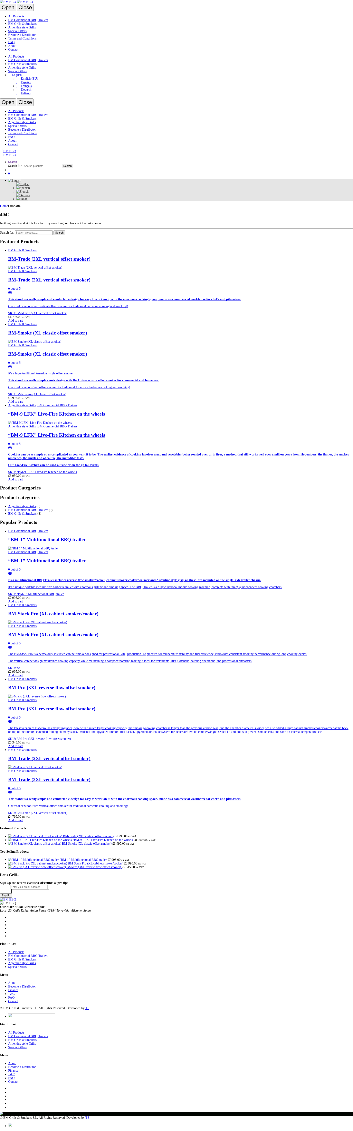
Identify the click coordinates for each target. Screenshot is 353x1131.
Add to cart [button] (15, 320)
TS (87, 1008)
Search (12, 162)
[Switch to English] (22, 184)
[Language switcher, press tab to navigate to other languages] (14, 180)
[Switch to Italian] (22, 199)
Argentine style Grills (22, 27)
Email (5, 886)
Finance (13, 990)
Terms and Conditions (22, 38)
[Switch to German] (23, 195)
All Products (16, 16)
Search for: (15, 165)
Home (4, 206)
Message (5, 891)
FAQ (11, 42)
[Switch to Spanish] (23, 188)
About (12, 45)
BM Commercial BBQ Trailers (28, 20)
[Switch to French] (22, 191)
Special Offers (17, 31)
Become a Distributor (22, 34)
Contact (13, 49)
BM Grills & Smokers (22, 23)
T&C (11, 993)
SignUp (6, 895)
